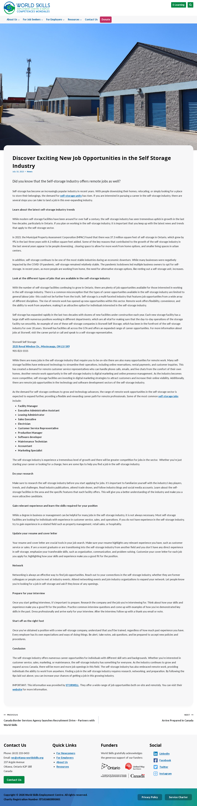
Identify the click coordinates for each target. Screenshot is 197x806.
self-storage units (71, 195)
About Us (62, 762)
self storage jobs (168, 396)
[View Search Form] (190, 5)
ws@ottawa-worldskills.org (27, 757)
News (29, 171)
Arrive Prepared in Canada (177, 717)
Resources (62, 766)
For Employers (65, 757)
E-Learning (179, 4)
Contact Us (91, 19)
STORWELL (72, 685)
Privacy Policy (150, 797)
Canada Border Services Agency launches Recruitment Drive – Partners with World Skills (49, 720)
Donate (106, 19)
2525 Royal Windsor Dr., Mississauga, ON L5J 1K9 (41, 346)
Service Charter (178, 797)
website (17, 689)
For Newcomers (65, 753)
